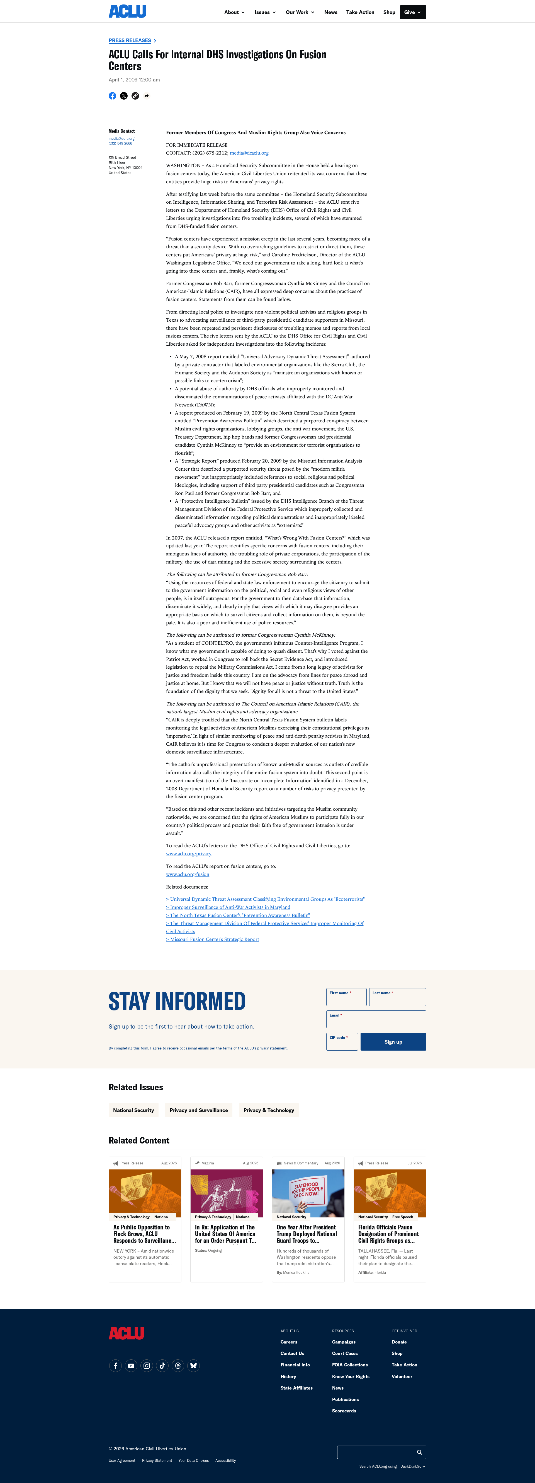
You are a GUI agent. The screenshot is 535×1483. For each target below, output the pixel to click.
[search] (419, 1452)
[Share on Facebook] (112, 98)
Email (334, 1015)
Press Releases (130, 40)
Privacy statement (157, 1460)
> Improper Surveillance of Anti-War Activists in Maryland (228, 907)
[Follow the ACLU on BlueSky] (193, 1366)
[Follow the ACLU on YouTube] (131, 1366)
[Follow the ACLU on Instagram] (146, 1366)
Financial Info (295, 1364)
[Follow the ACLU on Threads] (177, 1366)
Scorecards (344, 1410)
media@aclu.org (122, 138)
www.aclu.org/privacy (188, 853)
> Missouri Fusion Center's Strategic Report (212, 939)
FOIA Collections (350, 1364)
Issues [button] (263, 12)
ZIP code (337, 1037)
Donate (399, 1341)
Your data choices (194, 1460)
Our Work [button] (298, 12)
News (330, 12)
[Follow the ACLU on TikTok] (162, 1366)
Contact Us (292, 1353)
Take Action (360, 12)
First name (339, 993)
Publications (345, 1399)
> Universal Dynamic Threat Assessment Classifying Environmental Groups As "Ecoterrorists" (265, 899)
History (288, 1376)
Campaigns (344, 1341)
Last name (381, 993)
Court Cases (345, 1353)
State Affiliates (297, 1387)
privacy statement (272, 1048)
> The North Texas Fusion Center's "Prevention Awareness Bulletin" (238, 915)
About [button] (232, 12)
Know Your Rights (350, 1376)
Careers (289, 1341)
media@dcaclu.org (249, 153)
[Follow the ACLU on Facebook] (115, 1366)
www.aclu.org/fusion (187, 874)
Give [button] (410, 12)
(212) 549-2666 (120, 143)
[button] (135, 96)
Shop (389, 12)
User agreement (122, 1460)
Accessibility (225, 1460)
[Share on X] (124, 98)
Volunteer (402, 1376)
